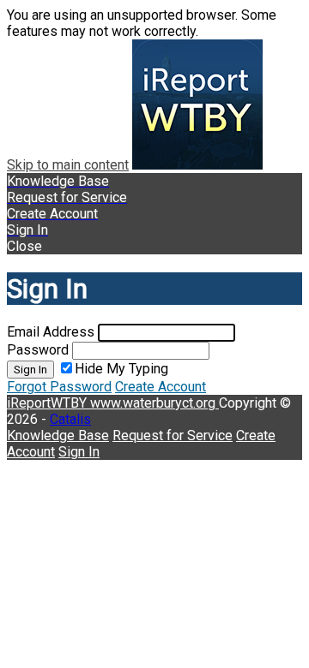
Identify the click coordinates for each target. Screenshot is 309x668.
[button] (154, 246)
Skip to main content (68, 165)
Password (38, 350)
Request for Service (172, 435)
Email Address (50, 332)
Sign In (30, 369)
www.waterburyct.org (154, 403)
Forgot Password (59, 387)
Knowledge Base (58, 435)
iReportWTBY (48, 403)
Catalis (70, 419)
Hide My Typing (121, 369)
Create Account (160, 387)
